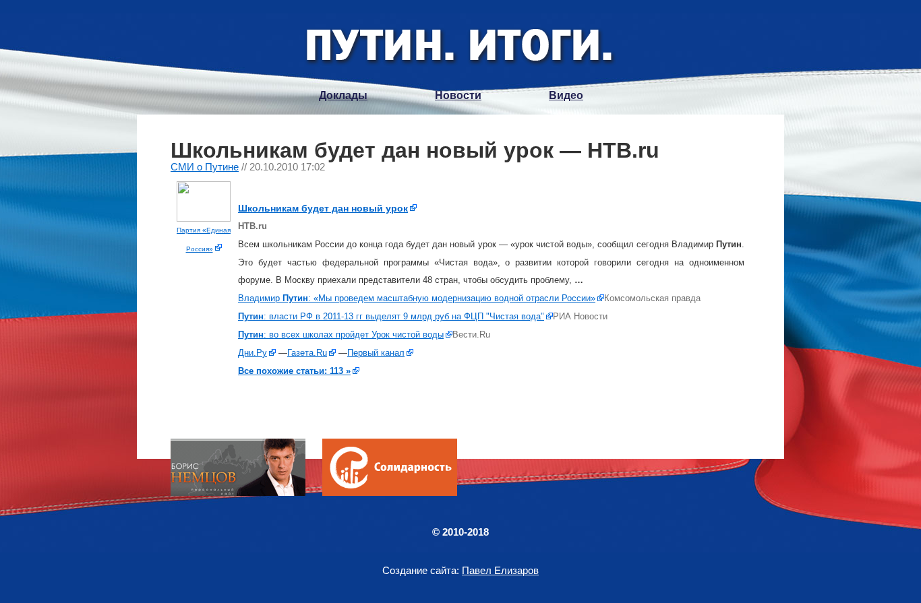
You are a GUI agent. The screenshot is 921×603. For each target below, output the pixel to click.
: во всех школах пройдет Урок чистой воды (341, 334)
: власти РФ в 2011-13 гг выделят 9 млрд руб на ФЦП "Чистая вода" (391, 316)
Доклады (343, 95)
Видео (566, 95)
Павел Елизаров (500, 570)
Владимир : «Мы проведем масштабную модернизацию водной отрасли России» (416, 298)
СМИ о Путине (205, 166)
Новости (458, 95)
